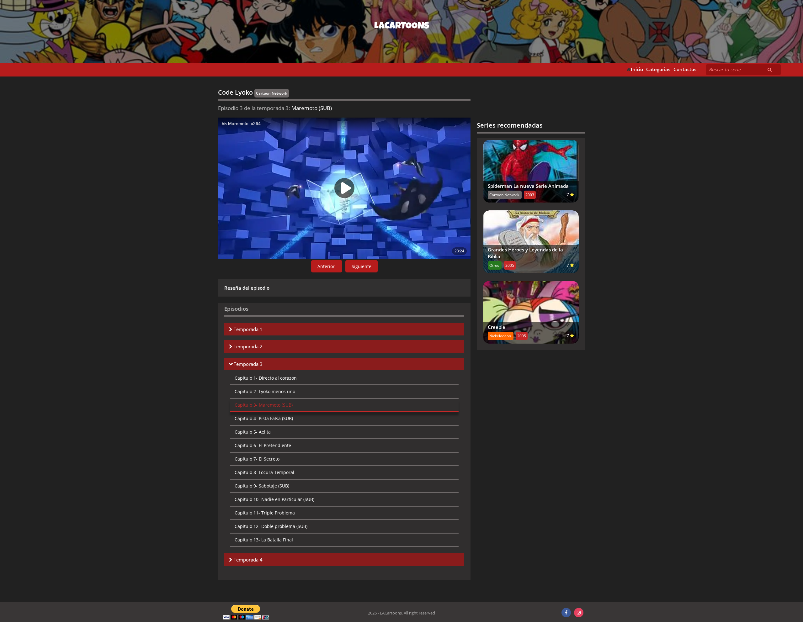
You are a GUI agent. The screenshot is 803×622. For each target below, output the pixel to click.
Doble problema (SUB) (271, 526)
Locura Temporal (264, 472)
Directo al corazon (266, 378)
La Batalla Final (264, 540)
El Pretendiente (263, 445)
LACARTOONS (401, 26)
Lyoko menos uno (265, 391)
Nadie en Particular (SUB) (274, 499)
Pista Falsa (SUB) (264, 418)
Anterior (326, 266)
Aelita (253, 432)
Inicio (637, 69)
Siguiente (361, 266)
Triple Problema (265, 513)
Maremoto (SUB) (264, 405)
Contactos (684, 69)
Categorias (658, 69)
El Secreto (257, 459)
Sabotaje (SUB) (262, 486)
